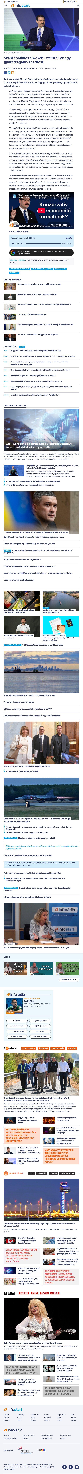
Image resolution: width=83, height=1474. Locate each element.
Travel (44, 1293)
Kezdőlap (13, 260)
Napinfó (47, 1420)
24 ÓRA (22, 346)
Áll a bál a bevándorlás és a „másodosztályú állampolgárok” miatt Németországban (58, 638)
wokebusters (60, 269)
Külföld (6, 1417)
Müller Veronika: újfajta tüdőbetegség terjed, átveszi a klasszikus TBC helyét (36, 948)
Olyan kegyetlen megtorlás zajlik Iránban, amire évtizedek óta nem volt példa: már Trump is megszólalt (21, 1256)
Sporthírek (26, 1438)
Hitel (31, 1173)
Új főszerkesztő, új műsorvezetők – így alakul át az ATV (28, 709)
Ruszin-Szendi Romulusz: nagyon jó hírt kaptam (27, 833)
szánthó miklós (38, 269)
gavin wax (14, 273)
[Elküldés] (12, 73)
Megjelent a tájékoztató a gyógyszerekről (36, 838)
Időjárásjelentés (65, 1435)
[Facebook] (71, 1467)
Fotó (72, 1415)
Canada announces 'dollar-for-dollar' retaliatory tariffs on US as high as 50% (22, 1370)
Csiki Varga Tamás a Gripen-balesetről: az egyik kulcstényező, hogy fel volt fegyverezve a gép (37, 820)
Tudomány (20, 1415)
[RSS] (64, 1467)
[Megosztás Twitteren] (9, 73)
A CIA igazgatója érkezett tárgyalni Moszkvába (42, 645)
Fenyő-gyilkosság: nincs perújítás (19, 702)
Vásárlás (41, 1173)
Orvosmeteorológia (10, 1438)
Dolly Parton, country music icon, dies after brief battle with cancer (33, 1343)
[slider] (43, 243)
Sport (34, 1293)
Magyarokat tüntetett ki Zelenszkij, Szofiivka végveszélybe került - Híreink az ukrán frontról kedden (60, 1156)
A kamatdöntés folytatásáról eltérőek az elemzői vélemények (33, 482)
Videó (59, 1420)
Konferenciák (58, 1048)
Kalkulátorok (67, 1173)
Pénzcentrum (28, 1048)
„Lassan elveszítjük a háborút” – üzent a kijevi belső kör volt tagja (36, 532)
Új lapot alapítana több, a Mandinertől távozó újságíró (27, 897)
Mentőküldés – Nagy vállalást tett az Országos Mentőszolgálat (19, 611)
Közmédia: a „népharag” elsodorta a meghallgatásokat (27, 766)
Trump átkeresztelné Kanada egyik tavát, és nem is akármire (29, 696)
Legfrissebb (61, 1415)
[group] (22, 243)
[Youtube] (77, 1467)
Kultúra (19, 1417)
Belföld (22, 260)
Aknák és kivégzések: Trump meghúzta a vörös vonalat (28, 856)
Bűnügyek (47, 1417)
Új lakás (72, 1048)
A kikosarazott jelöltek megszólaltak (22, 772)
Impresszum (46, 1464)
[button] (12, 243)
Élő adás (18, 1021)
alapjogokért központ (19, 269)
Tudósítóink (34, 1415)
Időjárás (73, 1420)
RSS (52, 1467)
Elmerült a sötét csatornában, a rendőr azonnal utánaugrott (29, 566)
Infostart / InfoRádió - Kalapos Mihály (20, 69)
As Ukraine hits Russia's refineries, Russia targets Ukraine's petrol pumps (59, 1391)
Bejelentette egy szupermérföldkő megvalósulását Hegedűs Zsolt (33, 873)
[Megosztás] (70, 238)
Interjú (33, 1417)
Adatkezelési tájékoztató (13, 1467)
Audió (60, 1417)
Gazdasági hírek (47, 1438)
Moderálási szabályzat (31, 1467)
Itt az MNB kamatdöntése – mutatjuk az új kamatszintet (30, 485)
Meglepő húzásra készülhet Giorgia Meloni (22, 560)
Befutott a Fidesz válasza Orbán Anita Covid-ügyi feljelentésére (32, 716)
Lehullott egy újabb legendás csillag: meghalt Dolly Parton (29, 544)
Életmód (33, 1420)
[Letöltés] (67, 238)
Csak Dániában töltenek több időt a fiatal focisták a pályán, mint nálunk (34, 537)
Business (24, 1293)
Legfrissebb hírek (28, 1435)
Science (54, 1293)
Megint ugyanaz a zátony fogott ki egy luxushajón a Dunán (58, 611)
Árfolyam (43, 1048)
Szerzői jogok (45, 1467)
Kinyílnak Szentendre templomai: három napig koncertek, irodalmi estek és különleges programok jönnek (60, 1277)
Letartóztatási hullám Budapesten (19, 580)
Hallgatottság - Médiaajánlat (30, 1464)
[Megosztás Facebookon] (5, 73)
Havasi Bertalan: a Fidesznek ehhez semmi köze (18, 637)
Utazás (53, 1173)
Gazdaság (7, 1420)
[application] (41, 243)
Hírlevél (73, 1417)
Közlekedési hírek (47, 1435)
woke (49, 269)
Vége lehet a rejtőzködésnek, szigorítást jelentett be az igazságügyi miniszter (38, 573)
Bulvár (46, 1415)
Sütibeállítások (9, 1469)
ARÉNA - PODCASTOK (11, 1)
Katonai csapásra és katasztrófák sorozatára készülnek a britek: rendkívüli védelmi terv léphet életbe (21, 1135)
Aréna (62, 1438)
